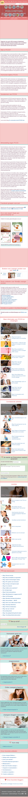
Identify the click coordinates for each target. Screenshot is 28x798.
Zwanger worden (7, 17)
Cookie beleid (4, 793)
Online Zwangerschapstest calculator (11, 495)
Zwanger (20, 1)
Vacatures (9, 791)
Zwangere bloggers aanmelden (11, 737)
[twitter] (26, 793)
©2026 (19, 791)
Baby (6, 1)
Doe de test (6, 655)
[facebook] (23, 793)
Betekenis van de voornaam (18, 532)
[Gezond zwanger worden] (18, 276)
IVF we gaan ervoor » (7, 303)
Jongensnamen (7, 682)
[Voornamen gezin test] (14, 641)
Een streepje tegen (7, 590)
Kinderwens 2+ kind (18, 208)
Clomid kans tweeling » (7, 302)
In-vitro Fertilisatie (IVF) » (8, 296)
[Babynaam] (5, 243)
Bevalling (25, 1)
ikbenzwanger (2, 2)
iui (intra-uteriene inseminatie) (18, 190)
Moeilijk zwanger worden (16, 17)
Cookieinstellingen (13, 793)
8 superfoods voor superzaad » (9, 299)
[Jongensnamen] (14, 668)
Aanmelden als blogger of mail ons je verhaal (12, 783)
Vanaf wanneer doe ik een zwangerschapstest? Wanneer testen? (19, 514)
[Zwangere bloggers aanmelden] (14, 722)
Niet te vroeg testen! (16, 526)
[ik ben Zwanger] (1, 17)
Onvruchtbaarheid (7, 610)
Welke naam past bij (16, 539)
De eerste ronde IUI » (7, 298)
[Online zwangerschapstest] (14, 694)
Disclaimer (23, 791)
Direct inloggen (21, 626)
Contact (14, 791)
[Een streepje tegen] (11, 277)
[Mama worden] (4, 274)
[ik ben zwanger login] (11, 1)
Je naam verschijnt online (7, 461)
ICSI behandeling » (6, 295)
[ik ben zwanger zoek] (13, 1)
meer (15, 270)
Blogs (9, 1)
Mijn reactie (3, 464)
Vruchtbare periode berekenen (19, 520)
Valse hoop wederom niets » (9, 301)
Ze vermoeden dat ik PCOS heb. (17, 120)
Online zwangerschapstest (10, 709)
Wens (15, 1)
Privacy (19, 793)
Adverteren (4, 791)
